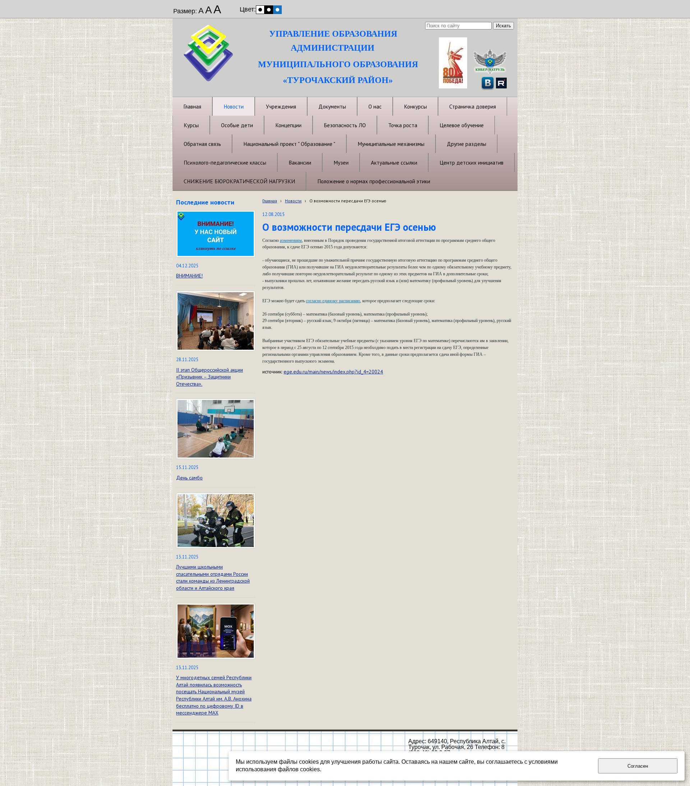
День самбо (189, 477)
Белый (260, 9)
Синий (277, 9)
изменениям (291, 240)
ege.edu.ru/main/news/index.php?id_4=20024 (333, 371)
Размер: (185, 11)
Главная (269, 200)
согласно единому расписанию (333, 300)
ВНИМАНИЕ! (189, 275)
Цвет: (248, 9)
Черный (268, 9)
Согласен (637, 766)
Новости (293, 200)
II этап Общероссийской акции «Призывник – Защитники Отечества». (209, 377)
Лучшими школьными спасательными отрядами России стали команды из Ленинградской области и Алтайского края (213, 577)
